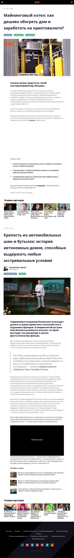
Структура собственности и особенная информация (38, 531)
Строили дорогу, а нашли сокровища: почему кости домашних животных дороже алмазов (36, 171)
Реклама (38, 533)
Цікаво (22, 274)
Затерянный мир (10, 274)
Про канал (9, 531)
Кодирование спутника (58, 536)
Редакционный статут (38, 539)
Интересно (18, 35)
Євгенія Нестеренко (17, 267)
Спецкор (7, 35)
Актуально (30, 35)
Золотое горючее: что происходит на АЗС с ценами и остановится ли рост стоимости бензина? (37, 165)
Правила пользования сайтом (39, 536)
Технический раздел (62, 531)
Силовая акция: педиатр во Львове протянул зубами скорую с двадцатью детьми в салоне (35, 178)
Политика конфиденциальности (18, 536)
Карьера (17, 531)
